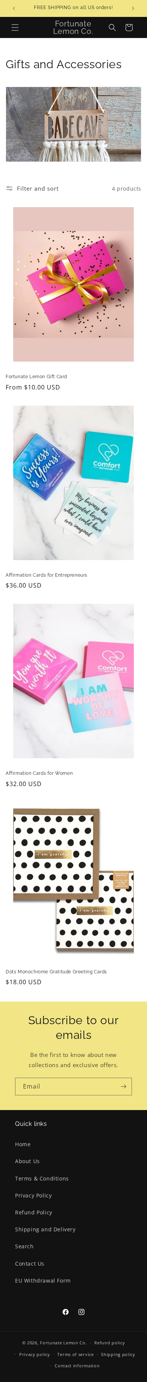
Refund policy (109, 1342)
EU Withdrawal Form (43, 1280)
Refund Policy (33, 1212)
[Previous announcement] (14, 8)
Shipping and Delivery (45, 1229)
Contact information (77, 1365)
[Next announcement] (133, 8)
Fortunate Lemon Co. (63, 1342)
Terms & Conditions (42, 1178)
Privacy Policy (33, 1195)
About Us (27, 1161)
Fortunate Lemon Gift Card (36, 376)
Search (24, 1246)
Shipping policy (118, 1354)
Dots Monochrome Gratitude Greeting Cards (56, 971)
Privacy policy (34, 1354)
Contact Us (29, 1263)
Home (23, 1144)
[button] (15, 27)
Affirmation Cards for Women (39, 773)
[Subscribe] (123, 1086)
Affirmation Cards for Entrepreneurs (46, 575)
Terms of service (75, 1354)
